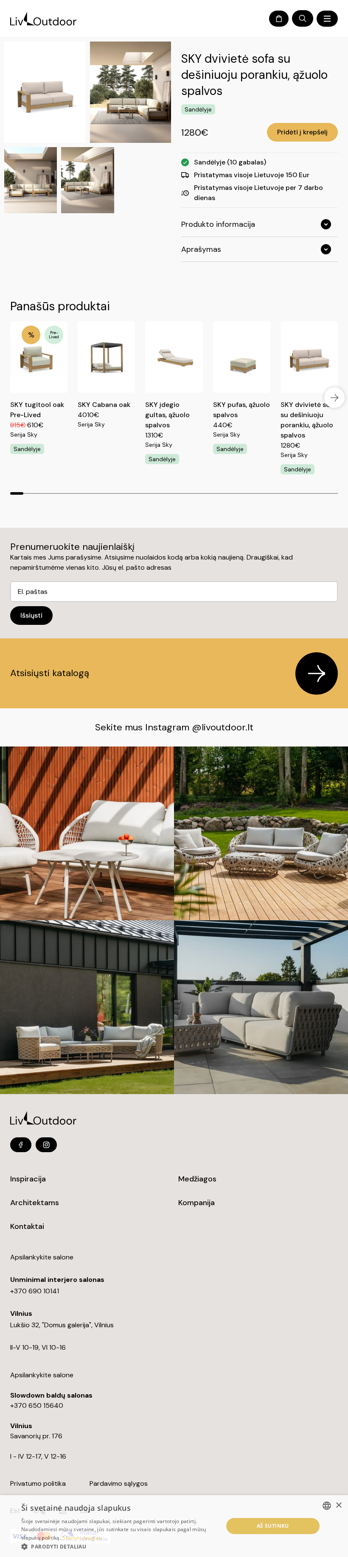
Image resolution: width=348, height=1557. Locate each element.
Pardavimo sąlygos (119, 1483)
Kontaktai (27, 1226)
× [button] (338, 1505)
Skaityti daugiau (82, 1537)
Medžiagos (197, 1179)
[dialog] (174, 1526)
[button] (119, 1546)
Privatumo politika (38, 1483)
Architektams (34, 1203)
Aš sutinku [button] (273, 1525)
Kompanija (196, 1203)
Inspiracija (28, 1179)
